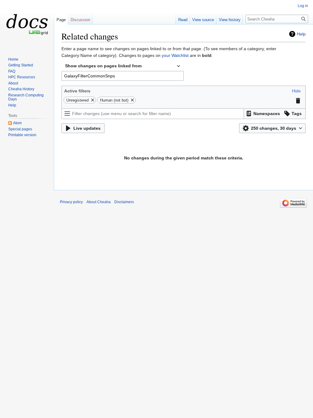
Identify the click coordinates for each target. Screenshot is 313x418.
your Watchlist (175, 55)
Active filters (77, 90)
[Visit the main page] (26, 24)
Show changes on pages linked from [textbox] (103, 65)
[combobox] (122, 66)
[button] (296, 91)
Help (301, 34)
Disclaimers (124, 202)
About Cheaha (99, 202)
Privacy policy (71, 202)
